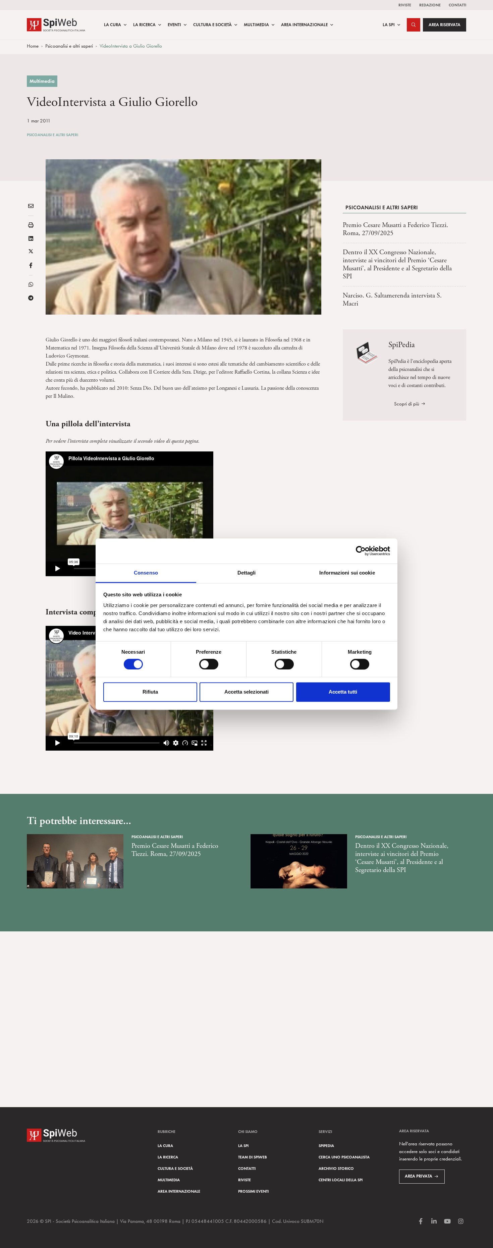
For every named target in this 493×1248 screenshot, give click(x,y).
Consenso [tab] (146, 573)
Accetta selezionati (246, 692)
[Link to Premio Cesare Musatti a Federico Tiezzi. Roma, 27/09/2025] (75, 861)
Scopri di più (406, 404)
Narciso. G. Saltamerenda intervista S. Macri (392, 299)
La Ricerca (144, 25)
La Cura (112, 25)
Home (33, 46)
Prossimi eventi (253, 1191)
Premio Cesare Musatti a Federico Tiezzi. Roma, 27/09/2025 (395, 229)
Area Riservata (444, 25)
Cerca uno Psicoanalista (344, 1156)
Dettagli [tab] (246, 573)
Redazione (430, 4)
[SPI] (56, 24)
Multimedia (256, 25)
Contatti (457, 4)
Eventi (174, 25)
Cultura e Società (212, 25)
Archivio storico (336, 1168)
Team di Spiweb (252, 1156)
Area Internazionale (304, 25)
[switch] (208, 664)
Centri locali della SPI (341, 1179)
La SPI (389, 25)
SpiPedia (326, 1145)
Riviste (404, 4)
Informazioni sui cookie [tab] (347, 573)
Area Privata (418, 1176)
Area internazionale (179, 1191)
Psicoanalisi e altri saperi (69, 46)
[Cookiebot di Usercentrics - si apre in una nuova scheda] (360, 551)
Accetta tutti (343, 692)
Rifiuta (150, 692)
